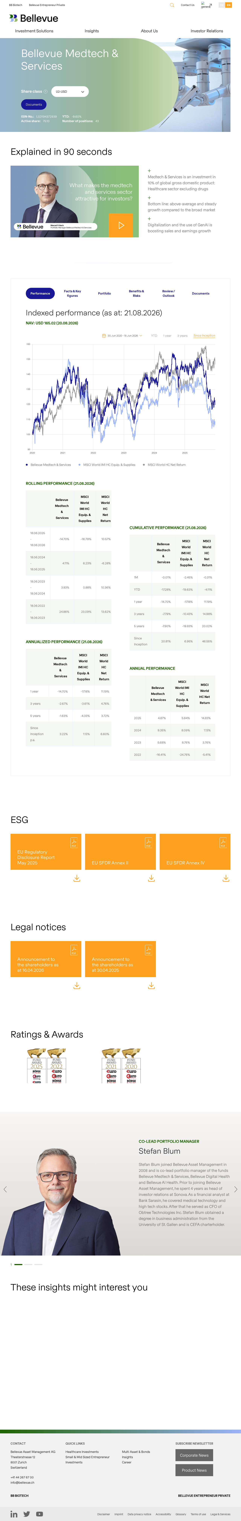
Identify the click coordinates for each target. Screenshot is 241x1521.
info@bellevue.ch (22, 1482)
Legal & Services (220, 1514)
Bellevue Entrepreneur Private (47, 5)
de (222, 5)
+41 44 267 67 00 (22, 1477)
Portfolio (104, 293)
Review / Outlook (168, 293)
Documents (200, 293)
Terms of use (198, 1514)
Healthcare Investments (82, 1451)
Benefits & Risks (136, 293)
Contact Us (187, 5)
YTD (154, 335)
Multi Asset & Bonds (136, 1451)
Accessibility (163, 1514)
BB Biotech (15, 5)
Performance (40, 293)
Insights (127, 1457)
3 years (182, 335)
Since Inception (204, 335)
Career (126, 1462)
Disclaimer (103, 1514)
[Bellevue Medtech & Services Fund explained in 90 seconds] (75, 202)
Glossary (181, 1514)
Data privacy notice (139, 1514)
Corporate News (194, 1455)
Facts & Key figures (72, 293)
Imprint (118, 1514)
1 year (167, 335)
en (228, 5)
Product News (194, 1470)
